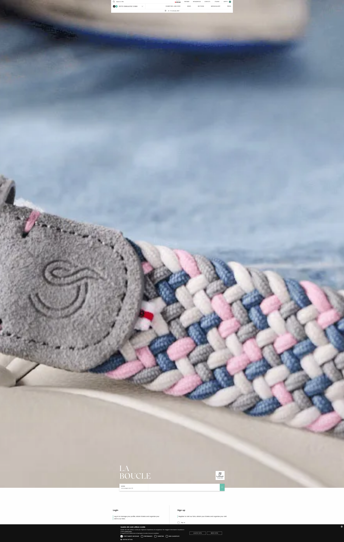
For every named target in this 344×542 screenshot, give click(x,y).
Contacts (207, 2)
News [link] (189, 6)
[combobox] (342, 526)
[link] (226, 2)
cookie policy (128, 531)
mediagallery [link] (215, 6)
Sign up (183, 522)
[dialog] (172, 533)
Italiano (217, 2)
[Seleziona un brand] (142, 6)
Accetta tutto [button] (197, 533)
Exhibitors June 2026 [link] (173, 6)
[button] (153, 539)
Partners (186, 2)
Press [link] (229, 6)
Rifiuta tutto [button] (214, 533)
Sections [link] (201, 6)
